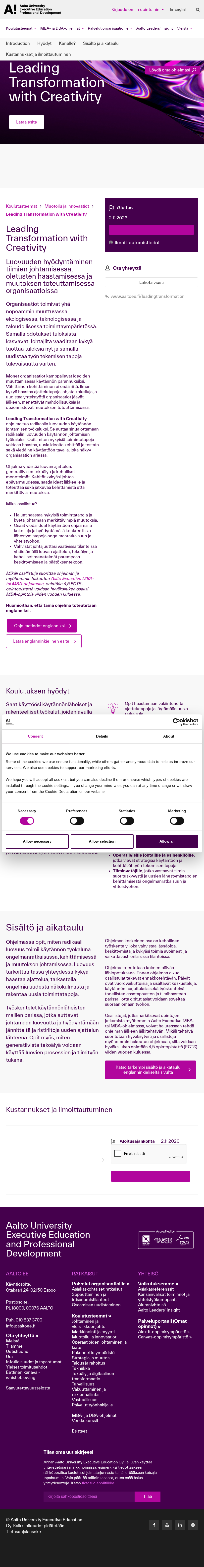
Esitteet (79, 1431)
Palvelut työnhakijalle (92, 1404)
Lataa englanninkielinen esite (41, 641)
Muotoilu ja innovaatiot (67, 206)
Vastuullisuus (84, 1399)
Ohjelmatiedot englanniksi (39, 625)
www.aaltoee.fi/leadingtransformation (148, 296)
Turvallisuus (83, 1383)
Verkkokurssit (85, 1420)
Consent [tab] (35, 736)
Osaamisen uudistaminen (96, 1304)
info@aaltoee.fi (20, 1325)
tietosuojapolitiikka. (98, 1483)
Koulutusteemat (22, 206)
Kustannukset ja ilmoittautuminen (38, 54)
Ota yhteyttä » (22, 1335)
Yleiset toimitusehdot (26, 1367)
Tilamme (14, 1346)
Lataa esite (26, 122)
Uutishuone (17, 1351)
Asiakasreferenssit (156, 1289)
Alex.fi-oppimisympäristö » (164, 1331)
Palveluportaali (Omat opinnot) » (162, 1323)
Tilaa (147, 1496)
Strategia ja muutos (90, 1357)
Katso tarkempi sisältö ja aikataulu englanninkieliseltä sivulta (148, 1069)
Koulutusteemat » (91, 1315)
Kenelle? (67, 43)
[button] (167, 1562)
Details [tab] (102, 736)
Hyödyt (44, 43)
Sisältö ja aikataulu (101, 43)
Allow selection (102, 841)
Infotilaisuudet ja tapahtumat (33, 1361)
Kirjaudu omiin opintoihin (135, 9)
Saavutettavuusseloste (28, 1387)
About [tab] (168, 736)
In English (179, 9)
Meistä (12, 1340)
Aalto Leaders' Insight (154, 28)
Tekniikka (81, 1368)
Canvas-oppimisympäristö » (165, 1336)
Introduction (18, 43)
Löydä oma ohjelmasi (170, 69)
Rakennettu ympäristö (93, 1352)
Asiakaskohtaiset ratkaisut (97, 1289)
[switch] (77, 821)
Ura (9, 1356)
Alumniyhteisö (152, 1304)
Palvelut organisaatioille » (101, 1283)
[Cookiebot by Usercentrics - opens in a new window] (176, 722)
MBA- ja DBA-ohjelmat (94, 1415)
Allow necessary (37, 841)
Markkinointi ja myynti (93, 1331)
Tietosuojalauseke (23, 1531)
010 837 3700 (29, 1319)
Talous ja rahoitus (88, 1363)
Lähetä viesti (151, 282)
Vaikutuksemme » (158, 1283)
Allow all (166, 841)
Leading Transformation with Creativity (46, 214)
